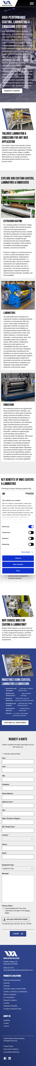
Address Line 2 (7, 802)
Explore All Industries (15, 722)
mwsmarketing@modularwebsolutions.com (18, 970)
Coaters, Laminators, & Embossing (15, 991)
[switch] (31, 532)
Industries (6, 1020)
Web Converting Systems (12, 980)
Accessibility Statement (11, 1052)
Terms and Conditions (10, 1049)
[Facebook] (5, 1058)
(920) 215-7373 (8, 968)
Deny (18, 570)
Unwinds (6, 983)
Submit (16, 934)
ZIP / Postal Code (8, 827)
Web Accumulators (9, 994)
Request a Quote (12, 91)
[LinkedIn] (9, 1058)
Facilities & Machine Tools (12, 1009)
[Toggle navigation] (32, 3)
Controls (6, 1003)
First (3, 758)
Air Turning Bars (8, 997)
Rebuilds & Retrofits (10, 1006)
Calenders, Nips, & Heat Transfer (14, 989)
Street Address (7, 793)
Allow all (18, 558)
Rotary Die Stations (10, 1000)
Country (5, 835)
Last (3, 766)
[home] (18, 955)
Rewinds (6, 986)
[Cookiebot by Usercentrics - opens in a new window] (25, 493)
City (3, 810)
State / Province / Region (11, 818)
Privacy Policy (8, 1046)
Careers (6, 1026)
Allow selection (18, 564)
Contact (6, 1023)
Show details (25, 552)
